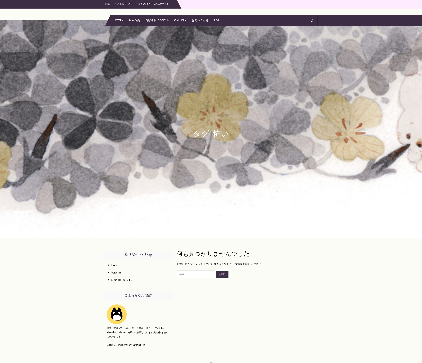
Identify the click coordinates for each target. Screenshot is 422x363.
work (119, 20)
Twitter (114, 265)
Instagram (116, 272)
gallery (180, 20)
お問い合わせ (200, 20)
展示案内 (134, 20)
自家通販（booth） (122, 280)
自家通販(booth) (157, 20)
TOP (216, 20)
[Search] (312, 20)
